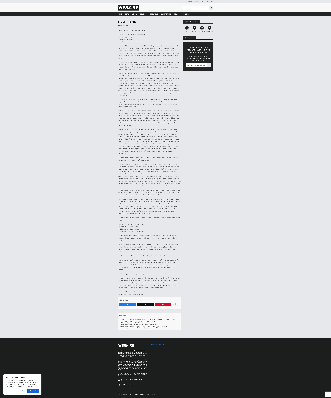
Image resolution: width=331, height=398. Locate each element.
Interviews (154, 14)
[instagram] (212, 1)
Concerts (186, 14)
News (127, 14)
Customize (11, 391)
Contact (196, 1)
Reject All (22, 391)
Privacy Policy (150, 394)
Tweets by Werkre (157, 344)
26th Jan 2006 (123, 26)
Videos (134, 14)
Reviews (143, 14)
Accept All (33, 391)
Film (176, 14)
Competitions (166, 14)
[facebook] (202, 1)
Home (120, 14)
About (190, 1)
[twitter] (207, 1)
